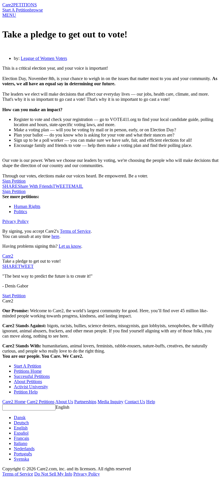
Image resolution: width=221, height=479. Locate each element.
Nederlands (24, 448)
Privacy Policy (15, 221)
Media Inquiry (110, 401)
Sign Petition (14, 181)
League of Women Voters (44, 58)
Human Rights (27, 206)
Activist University (31, 386)
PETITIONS (25, 4)
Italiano (20, 443)
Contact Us (135, 401)
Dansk (20, 417)
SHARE (10, 266)
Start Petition (14, 295)
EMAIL (75, 186)
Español (21, 433)
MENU (9, 15)
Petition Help (26, 391)
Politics (20, 211)
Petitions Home (28, 371)
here (55, 236)
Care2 (7, 4)
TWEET (60, 186)
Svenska (21, 459)
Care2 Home (14, 401)
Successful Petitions (32, 376)
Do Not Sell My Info (53, 474)
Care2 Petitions (40, 401)
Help (150, 401)
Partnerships (85, 401)
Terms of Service (75, 231)
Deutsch (21, 422)
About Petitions (28, 381)
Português (23, 453)
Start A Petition (16, 9)
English (62, 407)
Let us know (70, 246)
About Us (64, 401)
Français (21, 438)
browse (36, 9)
